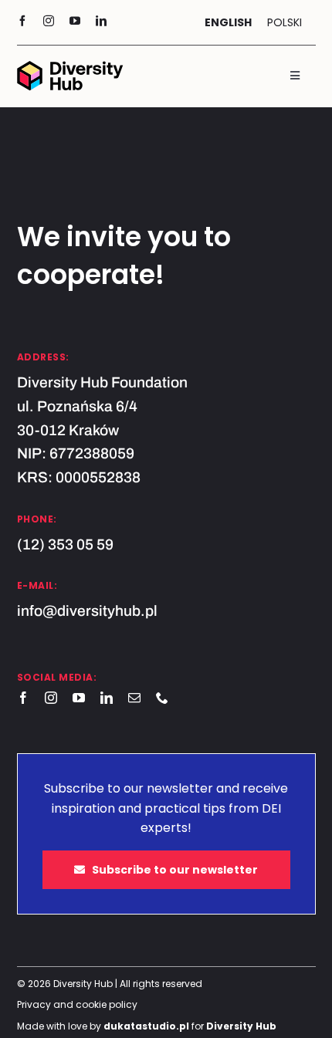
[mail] (134, 697)
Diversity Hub (241, 1026)
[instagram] (48, 20)
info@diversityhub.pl (87, 611)
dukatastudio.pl (146, 1026)
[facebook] (22, 20)
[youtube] (74, 20)
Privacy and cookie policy (77, 1004)
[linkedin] (101, 20)
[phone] (162, 697)
